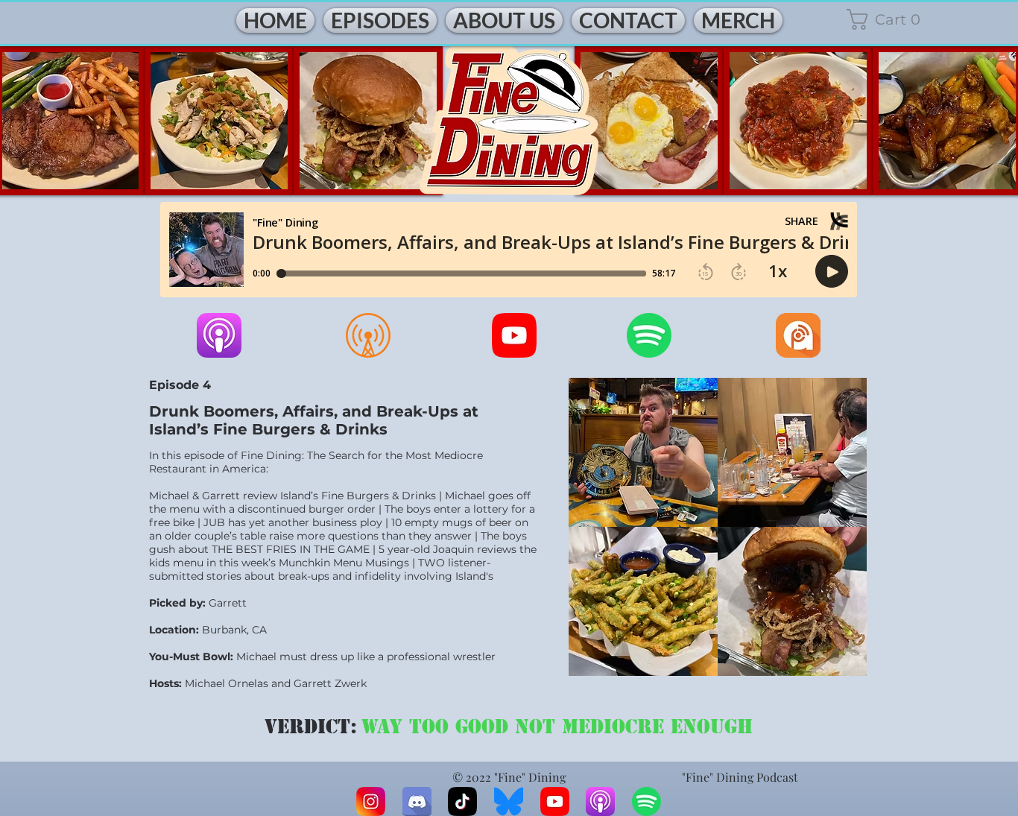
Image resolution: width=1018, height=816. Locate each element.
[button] (896, 19)
